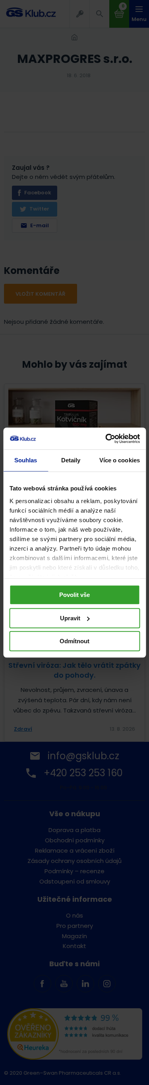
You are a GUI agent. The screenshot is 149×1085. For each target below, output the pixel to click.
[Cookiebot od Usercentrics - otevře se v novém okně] (106, 438)
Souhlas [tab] (25, 460)
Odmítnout (74, 641)
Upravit (70, 618)
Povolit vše (74, 594)
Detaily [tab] (71, 460)
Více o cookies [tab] (119, 460)
